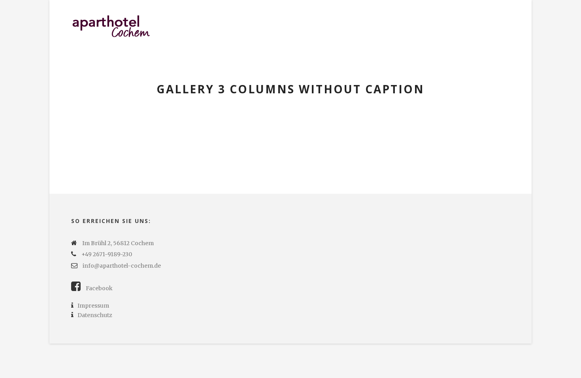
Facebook (99, 288)
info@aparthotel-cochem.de (122, 265)
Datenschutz (94, 315)
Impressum (93, 305)
